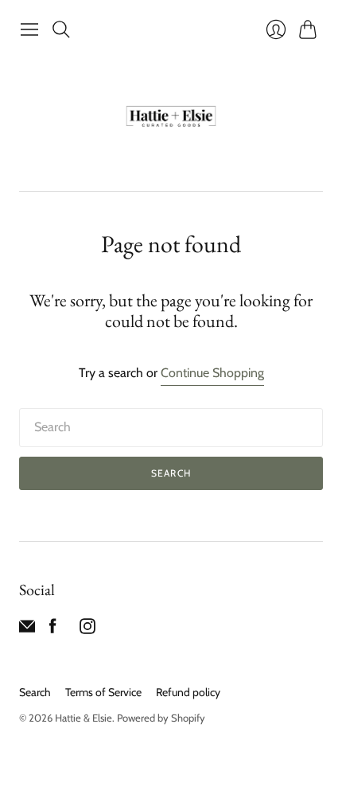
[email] (27, 629)
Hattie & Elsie (83, 717)
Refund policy (188, 692)
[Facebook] (52, 629)
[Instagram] (87, 629)
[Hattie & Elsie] (171, 117)
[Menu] (29, 29)
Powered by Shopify (161, 717)
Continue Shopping (212, 372)
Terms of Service (103, 692)
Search (171, 473)
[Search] (61, 29)
